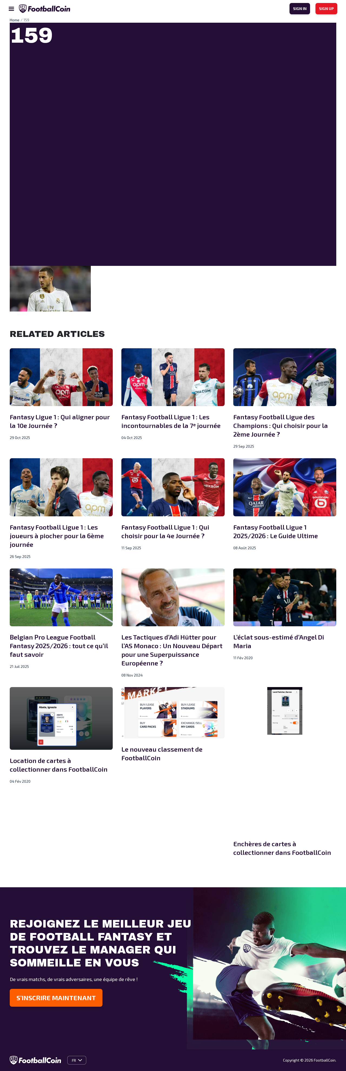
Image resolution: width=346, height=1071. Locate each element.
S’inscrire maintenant (56, 998)
